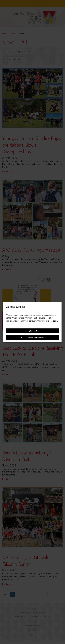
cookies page (51, 321)
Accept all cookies (32, 331)
